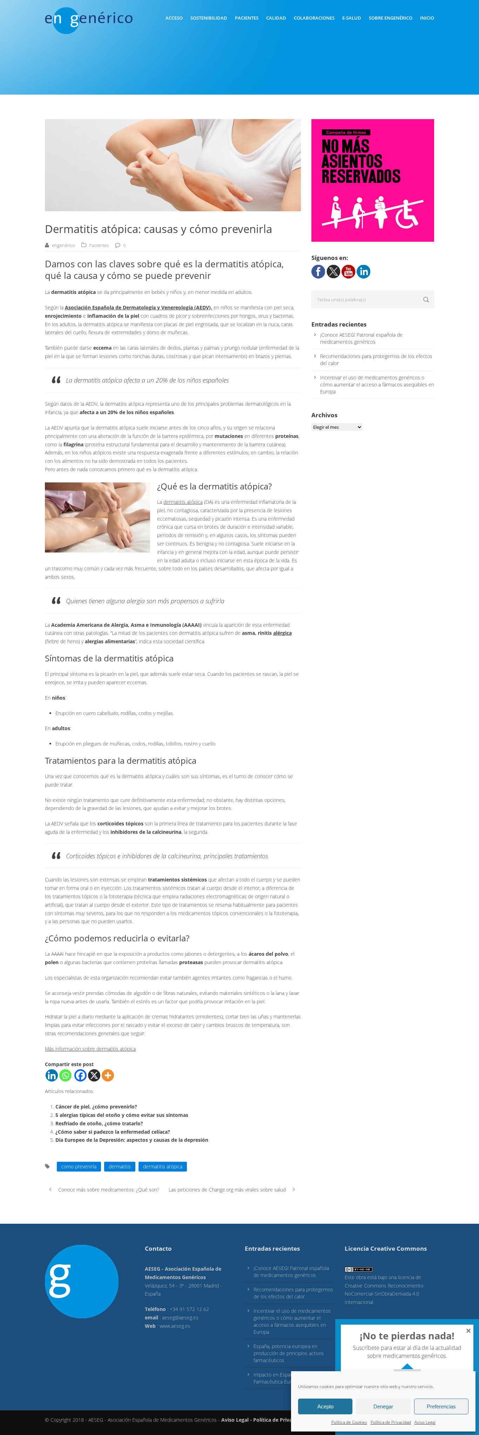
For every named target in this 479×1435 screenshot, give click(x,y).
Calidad (276, 18)
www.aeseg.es (175, 1326)
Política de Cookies (349, 1422)
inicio (427, 18)
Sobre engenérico (390, 18)
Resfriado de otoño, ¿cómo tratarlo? (99, 1123)
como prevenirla (78, 1166)
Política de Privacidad (391, 1422)
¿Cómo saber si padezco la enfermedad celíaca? (112, 1131)
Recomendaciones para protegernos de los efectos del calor (293, 1293)
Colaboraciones (314, 18)
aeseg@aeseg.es (180, 1317)
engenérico (63, 245)
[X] (94, 1075)
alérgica (282, 633)
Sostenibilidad (208, 18)
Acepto (325, 1406)
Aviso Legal (425, 1422)
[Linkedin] (52, 1075)
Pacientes (246, 18)
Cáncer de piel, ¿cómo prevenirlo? (96, 1106)
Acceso (174, 18)
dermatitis (120, 1166)
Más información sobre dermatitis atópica (90, 1048)
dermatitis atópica (183, 502)
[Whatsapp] (65, 1075)
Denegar (383, 1406)
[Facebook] (80, 1075)
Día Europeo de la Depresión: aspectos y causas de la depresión (131, 1140)
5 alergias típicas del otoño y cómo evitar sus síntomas (121, 1115)
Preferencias (441, 1406)
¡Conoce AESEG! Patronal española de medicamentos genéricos (361, 338)
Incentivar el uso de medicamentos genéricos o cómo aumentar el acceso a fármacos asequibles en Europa (377, 384)
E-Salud (351, 18)
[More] (108, 1075)
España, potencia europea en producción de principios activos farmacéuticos (289, 1353)
